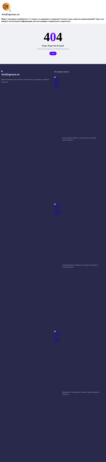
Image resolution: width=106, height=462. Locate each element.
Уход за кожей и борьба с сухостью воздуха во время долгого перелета (79, 139)
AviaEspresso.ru (10, 14)
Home (53, 53)
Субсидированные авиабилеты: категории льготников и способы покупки (80, 266)
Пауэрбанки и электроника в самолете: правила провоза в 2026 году (81, 393)
